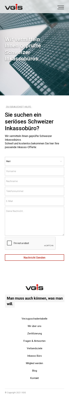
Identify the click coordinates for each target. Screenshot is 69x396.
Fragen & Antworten (34, 340)
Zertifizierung (34, 333)
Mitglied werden (34, 363)
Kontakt (34, 378)
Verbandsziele (34, 348)
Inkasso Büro (34, 355)
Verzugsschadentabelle (34, 318)
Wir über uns (34, 326)
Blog (34, 370)
